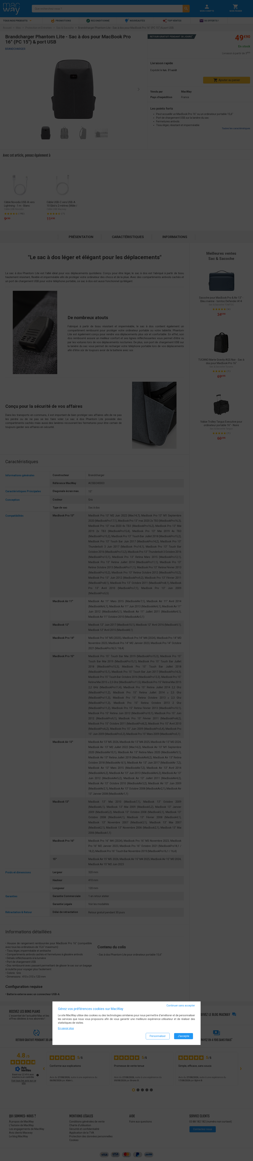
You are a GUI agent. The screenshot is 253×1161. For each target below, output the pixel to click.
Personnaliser (158, 1036)
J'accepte (183, 1036)
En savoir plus (66, 1028)
